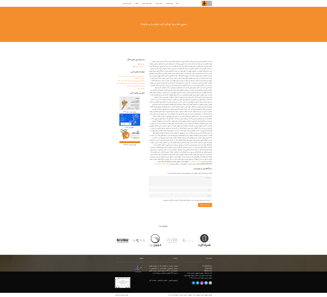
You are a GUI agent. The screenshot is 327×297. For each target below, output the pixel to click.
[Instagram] (202, 283)
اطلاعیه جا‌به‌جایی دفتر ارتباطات (135, 86)
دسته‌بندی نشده (140, 67)
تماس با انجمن (162, 280)
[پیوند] (207, 3)
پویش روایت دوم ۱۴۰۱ (130, 145)
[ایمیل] (210, 283)
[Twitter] (206, 283)
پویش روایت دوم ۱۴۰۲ (129, 112)
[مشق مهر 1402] (130, 120)
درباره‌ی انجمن (173, 280)
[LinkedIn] (193, 283)
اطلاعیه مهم (141, 88)
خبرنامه (142, 64)
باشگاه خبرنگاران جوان (194, 162)
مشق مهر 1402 (130, 127)
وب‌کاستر (117, 295)
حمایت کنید (152, 280)
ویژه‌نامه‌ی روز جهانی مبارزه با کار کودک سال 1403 (130, 83)
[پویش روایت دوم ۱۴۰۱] (130, 136)
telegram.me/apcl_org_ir (161, 164)
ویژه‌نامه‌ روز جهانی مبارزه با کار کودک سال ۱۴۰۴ (131, 81)
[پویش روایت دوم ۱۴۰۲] (130, 103)
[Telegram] (197, 283)
